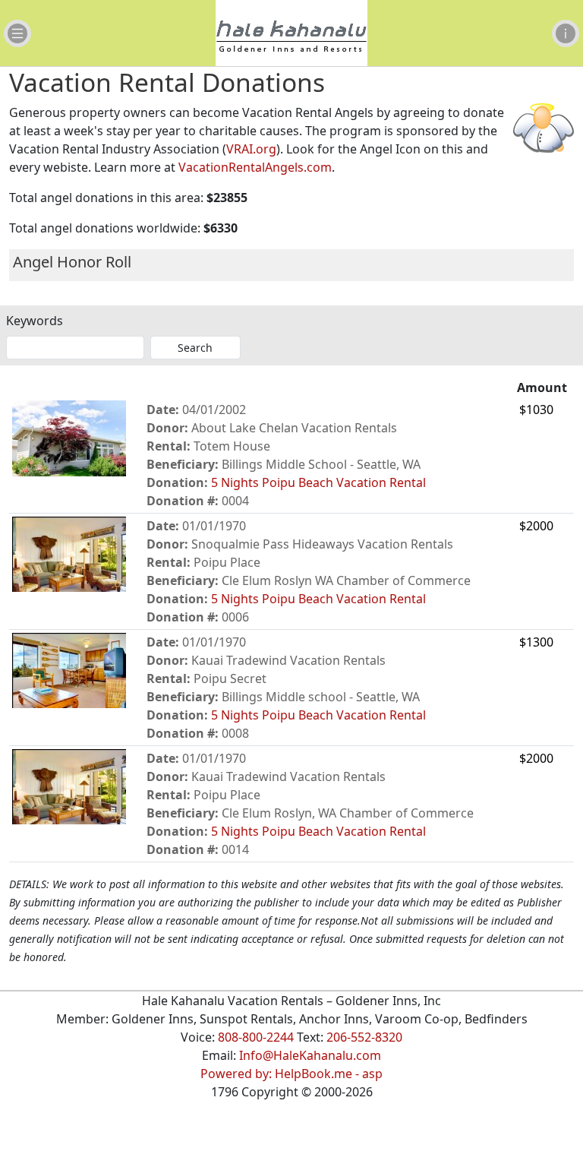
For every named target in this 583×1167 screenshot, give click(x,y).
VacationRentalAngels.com (255, 167)
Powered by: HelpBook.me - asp (291, 1073)
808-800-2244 (256, 1037)
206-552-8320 (364, 1037)
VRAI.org (251, 149)
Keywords (34, 320)
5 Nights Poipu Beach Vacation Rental (318, 482)
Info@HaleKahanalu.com (310, 1055)
